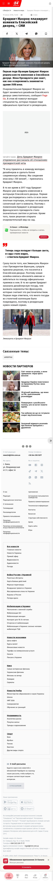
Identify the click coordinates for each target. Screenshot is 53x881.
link (30, 465)
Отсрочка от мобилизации (17, 623)
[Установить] (26, 863)
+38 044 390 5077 (35, 455)
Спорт (10, 734)
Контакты (31, 510)
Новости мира (19, 10)
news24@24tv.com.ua (11, 455)
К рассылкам (15, 786)
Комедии (10, 679)
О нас (5, 492)
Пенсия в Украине (14, 657)
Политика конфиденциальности (11, 521)
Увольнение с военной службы (19, 610)
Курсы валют (12, 644)
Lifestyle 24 (7, 10)
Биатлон (10, 747)
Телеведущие (8, 508)
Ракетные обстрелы (15, 578)
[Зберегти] (46, 34)
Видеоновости (13, 560)
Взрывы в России (14, 595)
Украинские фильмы (15, 672)
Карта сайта (32, 526)
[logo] (16, 3)
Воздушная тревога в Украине (19, 588)
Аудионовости (12, 563)
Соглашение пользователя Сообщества (38, 496)
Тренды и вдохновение (16, 725)
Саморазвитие (13, 704)
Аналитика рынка (14, 719)
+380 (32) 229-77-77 (17, 843)
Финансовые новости (16, 647)
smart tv (10, 809)
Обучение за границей (16, 707)
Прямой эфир (12, 556)
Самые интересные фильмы (18, 669)
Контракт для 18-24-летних (18, 620)
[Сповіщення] (50, 3)
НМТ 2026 (11, 700)
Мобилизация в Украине (18, 606)
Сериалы (10, 682)
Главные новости (14, 550)
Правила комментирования (38, 502)
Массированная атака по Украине (21, 591)
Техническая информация (38, 506)
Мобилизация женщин (16, 616)
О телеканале (8, 504)
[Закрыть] (48, 860)
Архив (30, 522)
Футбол (10, 740)
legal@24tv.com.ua (32, 846)
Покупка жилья (13, 722)
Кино (9, 666)
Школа (9, 697)
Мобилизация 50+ (14, 613)
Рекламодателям (9, 512)
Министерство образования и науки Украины (25, 694)
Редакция (6, 496)
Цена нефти (12, 640)
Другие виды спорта (15, 750)
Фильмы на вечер (14, 676)
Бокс (9, 737)
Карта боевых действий (16, 581)
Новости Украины (14, 553)
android (10, 802)
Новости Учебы (14, 690)
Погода (10, 566)
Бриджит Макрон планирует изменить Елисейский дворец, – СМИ (38, 10)
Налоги (10, 654)
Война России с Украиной (19, 575)
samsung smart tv (27, 809)
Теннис (10, 744)
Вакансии (31, 514)
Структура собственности (37, 518)
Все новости (13, 546)
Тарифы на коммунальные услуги (20, 651)
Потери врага (12, 598)
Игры (30, 530)
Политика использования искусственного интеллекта (13, 527)
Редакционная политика (12, 500)
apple (27, 802)
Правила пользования (11, 516)
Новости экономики (16, 637)
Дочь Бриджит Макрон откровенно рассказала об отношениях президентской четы (25, 160)
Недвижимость (14, 715)
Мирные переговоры (15, 585)
